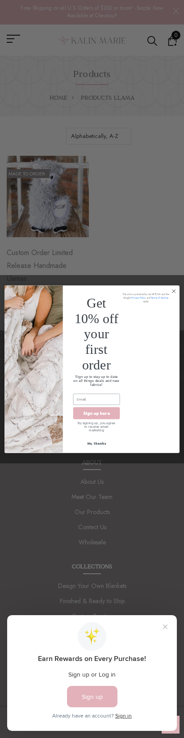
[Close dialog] (174, 291)
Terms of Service (159, 298)
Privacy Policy (138, 298)
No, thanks (96, 443)
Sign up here (96, 413)
